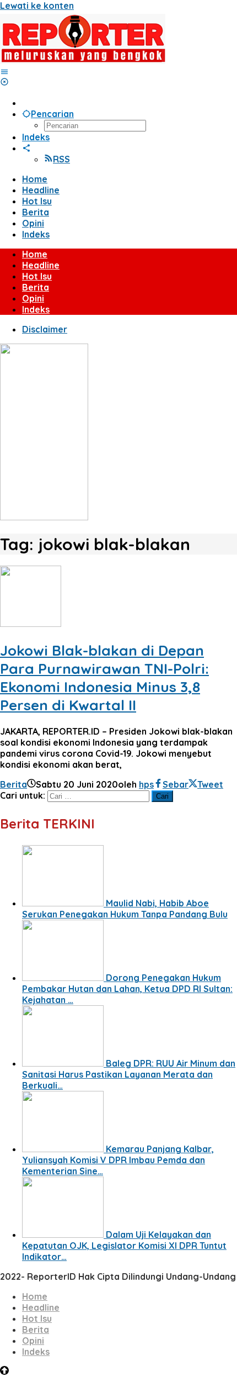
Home (34, 1296)
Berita (13, 784)
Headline (41, 1307)
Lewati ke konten (37, 5)
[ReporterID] (82, 60)
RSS (61, 159)
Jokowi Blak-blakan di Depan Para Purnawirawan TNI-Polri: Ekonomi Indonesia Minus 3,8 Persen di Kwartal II (104, 677)
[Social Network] (26, 148)
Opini (33, 1340)
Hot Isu (37, 1318)
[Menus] (4, 71)
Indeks (36, 1351)
